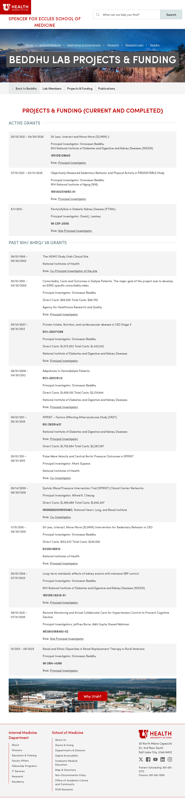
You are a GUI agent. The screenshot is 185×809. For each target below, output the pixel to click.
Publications (106, 88)
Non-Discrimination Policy (70, 775)
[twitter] (141, 759)
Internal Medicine (50, 45)
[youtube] (155, 759)
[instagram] (170, 759)
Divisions (17, 750)
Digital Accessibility (66, 755)
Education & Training (24, 755)
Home (29, 45)
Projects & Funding (79, 88)
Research (113, 45)
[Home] (15, 7)
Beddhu (155, 45)
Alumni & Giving (64, 745)
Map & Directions (65, 770)
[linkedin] (162, 759)
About (15, 745)
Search (171, 14)
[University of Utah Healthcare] (157, 734)
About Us (60, 739)
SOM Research (64, 789)
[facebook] (148, 759)
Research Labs (134, 45)
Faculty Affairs (20, 760)
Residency (18, 781)
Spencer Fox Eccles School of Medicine (45, 22)
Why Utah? (93, 696)
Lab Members (52, 88)
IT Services (18, 771)
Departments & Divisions (70, 750)
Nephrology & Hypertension (84, 45)
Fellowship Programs (24, 766)
